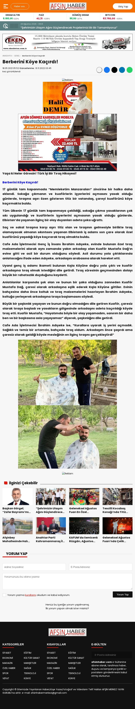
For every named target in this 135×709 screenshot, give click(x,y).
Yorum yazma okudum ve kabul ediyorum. (38, 595)
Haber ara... (20, 6)
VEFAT (5, 678)
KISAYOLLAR (56, 644)
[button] (12, 26)
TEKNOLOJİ (30, 673)
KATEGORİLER (13, 644)
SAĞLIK (27, 668)
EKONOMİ (7, 658)
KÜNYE (27, 678)
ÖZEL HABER (8, 668)
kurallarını (30, 595)
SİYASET (6, 652)
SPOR (5, 673)
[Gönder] (129, 655)
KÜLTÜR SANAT (32, 658)
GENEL (17, 55)
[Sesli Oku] (99, 70)
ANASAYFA (7, 55)
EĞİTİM (27, 652)
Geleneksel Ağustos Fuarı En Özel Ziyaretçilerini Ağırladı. (57, 28)
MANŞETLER (30, 663)
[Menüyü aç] (6, 6)
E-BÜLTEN (98, 644)
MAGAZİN (7, 663)
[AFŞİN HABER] (68, 6)
